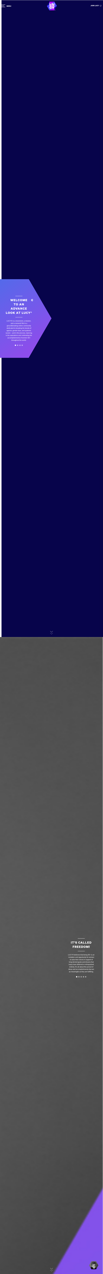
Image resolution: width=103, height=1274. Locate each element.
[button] (15, 345)
